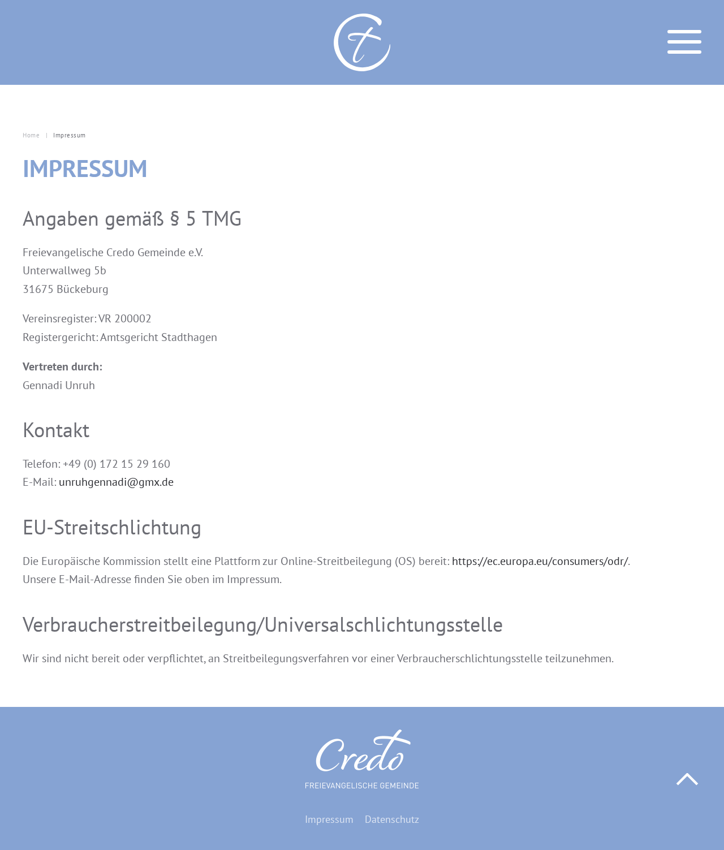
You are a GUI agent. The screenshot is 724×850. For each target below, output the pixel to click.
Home (31, 135)
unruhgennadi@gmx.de (116, 481)
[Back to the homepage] (362, 42)
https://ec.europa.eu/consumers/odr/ (540, 561)
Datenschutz (392, 819)
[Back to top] (687, 779)
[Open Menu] (684, 42)
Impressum (329, 819)
